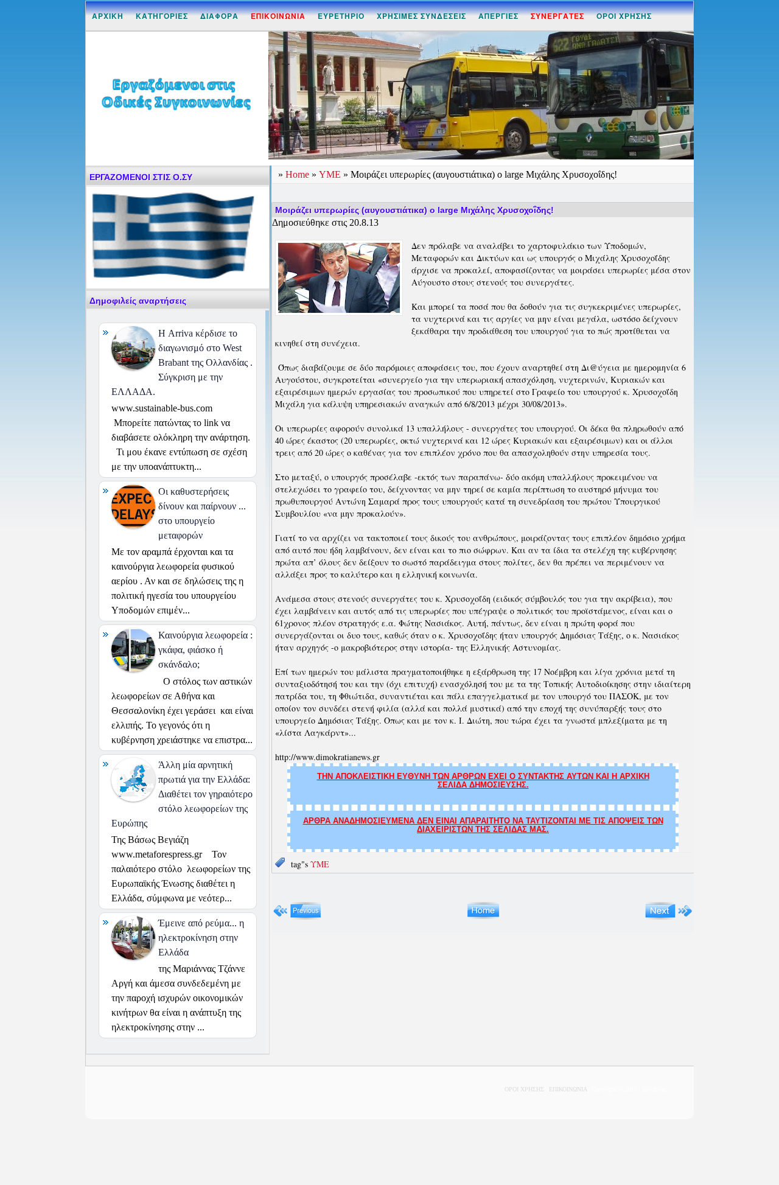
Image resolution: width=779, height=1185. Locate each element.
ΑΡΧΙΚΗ (108, 15)
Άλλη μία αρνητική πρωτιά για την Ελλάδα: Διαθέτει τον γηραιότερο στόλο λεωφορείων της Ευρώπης (182, 794)
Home (298, 174)
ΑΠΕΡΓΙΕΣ (498, 15)
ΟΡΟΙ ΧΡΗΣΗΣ (624, 15)
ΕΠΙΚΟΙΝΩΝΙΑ (568, 1089)
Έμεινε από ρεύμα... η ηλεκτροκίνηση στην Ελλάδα (201, 937)
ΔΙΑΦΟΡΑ (219, 15)
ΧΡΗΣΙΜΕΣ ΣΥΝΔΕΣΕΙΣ (421, 15)
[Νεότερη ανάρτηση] (297, 917)
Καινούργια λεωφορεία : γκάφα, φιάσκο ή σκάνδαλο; (205, 649)
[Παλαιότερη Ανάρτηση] (668, 917)
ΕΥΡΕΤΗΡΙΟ (341, 15)
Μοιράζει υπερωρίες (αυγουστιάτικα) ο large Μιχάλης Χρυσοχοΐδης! (414, 210)
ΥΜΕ (331, 174)
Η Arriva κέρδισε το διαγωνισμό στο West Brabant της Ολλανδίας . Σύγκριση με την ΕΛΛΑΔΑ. (182, 362)
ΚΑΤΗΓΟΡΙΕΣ (162, 15)
